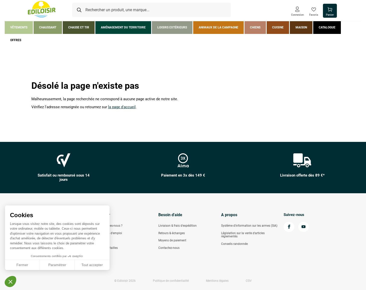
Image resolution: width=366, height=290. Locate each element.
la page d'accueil (122, 107)
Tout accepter (92, 265)
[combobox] (151, 10)
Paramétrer (57, 265)
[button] (10, 282)
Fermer (22, 265)
